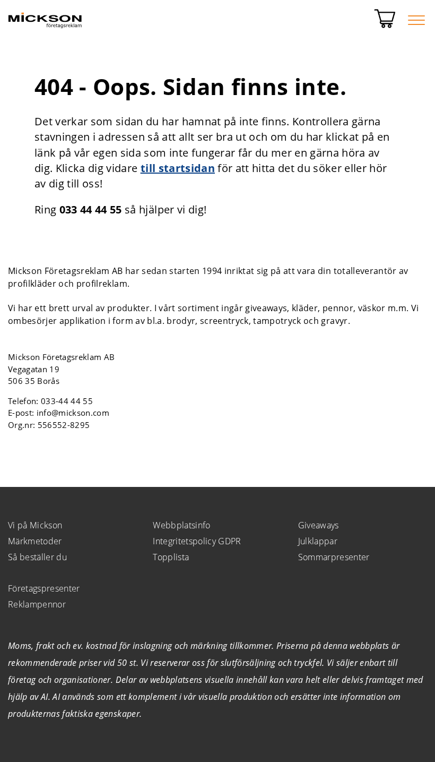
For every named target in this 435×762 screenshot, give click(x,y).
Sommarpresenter (334, 557)
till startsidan (178, 168)
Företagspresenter (44, 588)
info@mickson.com (73, 412)
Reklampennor (37, 604)
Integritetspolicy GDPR (197, 541)
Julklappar (317, 541)
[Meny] (416, 20)
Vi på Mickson (35, 525)
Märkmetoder (35, 541)
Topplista (171, 557)
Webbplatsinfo (181, 525)
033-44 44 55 (67, 401)
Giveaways (318, 525)
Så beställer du (37, 557)
